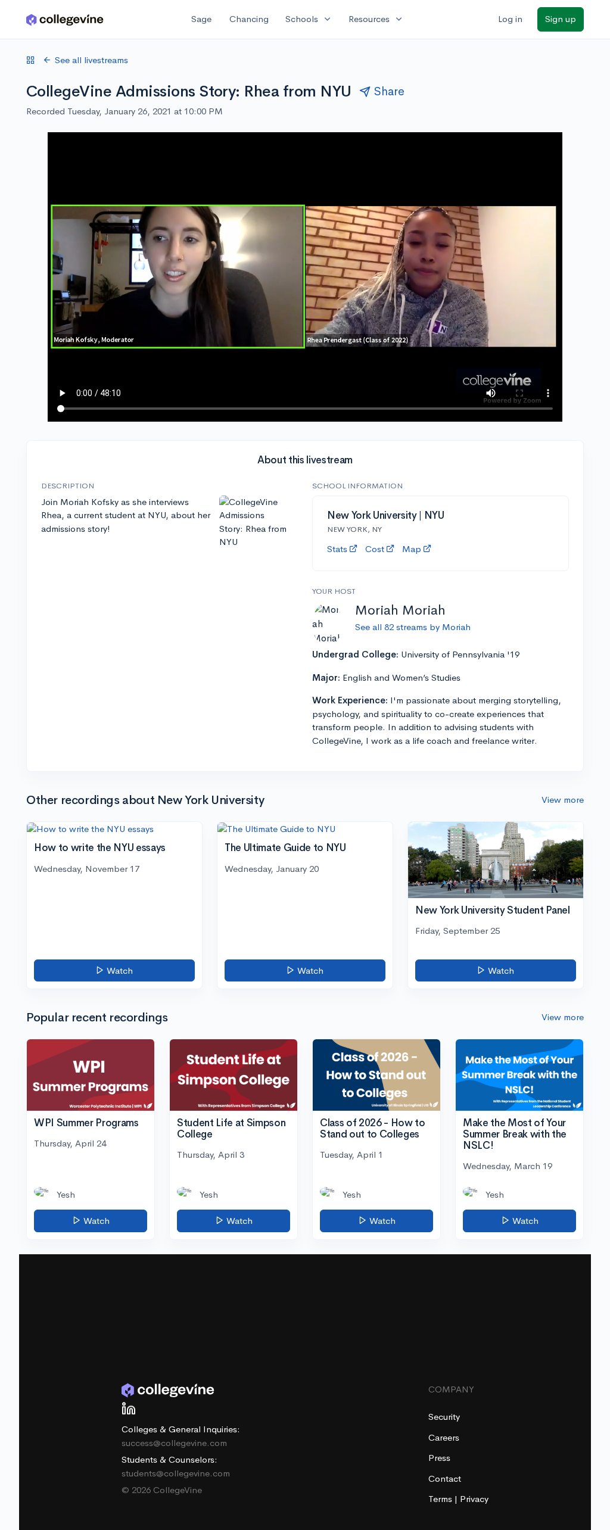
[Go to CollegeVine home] (65, 19)
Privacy (474, 1498)
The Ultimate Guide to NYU (285, 848)
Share (389, 91)
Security (444, 1416)
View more (562, 799)
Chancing (249, 18)
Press (439, 1457)
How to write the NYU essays (100, 848)
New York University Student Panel (492, 910)
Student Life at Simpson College (231, 1129)
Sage (201, 18)
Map (411, 548)
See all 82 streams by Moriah (413, 626)
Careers (443, 1437)
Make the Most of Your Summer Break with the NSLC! (515, 1134)
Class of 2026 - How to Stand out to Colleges (372, 1129)
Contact (444, 1478)
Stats (337, 548)
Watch (118, 970)
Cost (374, 548)
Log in (510, 18)
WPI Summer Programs (86, 1123)
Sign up (560, 18)
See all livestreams (91, 60)
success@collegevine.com (174, 1442)
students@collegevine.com (176, 1473)
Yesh (66, 1194)
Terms (441, 1498)
